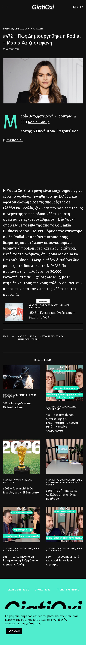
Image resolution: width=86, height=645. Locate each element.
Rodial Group (39, 122)
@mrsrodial (13, 140)
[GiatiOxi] (43, 7)
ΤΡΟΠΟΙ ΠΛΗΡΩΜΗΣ (67, 589)
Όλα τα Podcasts (34, 29)
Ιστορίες (18, 480)
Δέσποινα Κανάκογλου (51, 337)
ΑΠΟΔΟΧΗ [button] (14, 631)
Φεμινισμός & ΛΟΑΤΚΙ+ (62, 483)
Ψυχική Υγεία (53, 409)
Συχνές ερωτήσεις (18, 589)
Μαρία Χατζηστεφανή (28, 340)
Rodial (33, 337)
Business (8, 29)
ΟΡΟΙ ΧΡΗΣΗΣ (42, 589)
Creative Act (10, 395)
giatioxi (22, 337)
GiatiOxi (18, 29)
